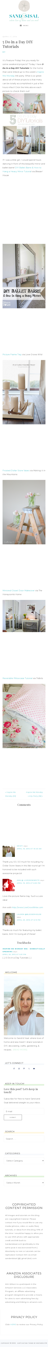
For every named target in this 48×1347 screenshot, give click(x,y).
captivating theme (25, 1343)
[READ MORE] (20, 1049)
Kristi (20, 846)
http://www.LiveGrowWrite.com (27, 907)
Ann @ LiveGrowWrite (28, 880)
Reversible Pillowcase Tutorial (17, 678)
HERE (13, 1324)
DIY (4, 52)
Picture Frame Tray (12, 354)
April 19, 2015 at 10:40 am (29, 849)
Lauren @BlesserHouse (29, 914)
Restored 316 (41, 1343)
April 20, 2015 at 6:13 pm (29, 920)
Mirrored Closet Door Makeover (19, 590)
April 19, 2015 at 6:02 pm (29, 883)
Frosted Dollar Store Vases (16, 470)
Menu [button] (26, 25)
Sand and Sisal (24, 11)
